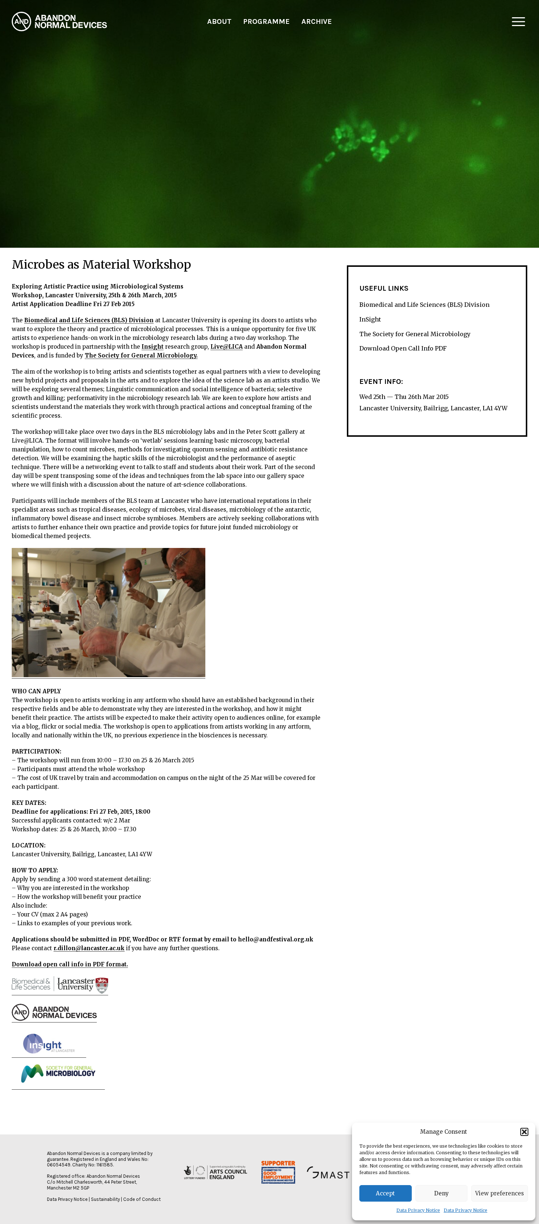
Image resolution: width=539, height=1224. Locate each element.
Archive (316, 21)
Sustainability (105, 1199)
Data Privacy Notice (418, 1210)
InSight (370, 319)
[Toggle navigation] (518, 21)
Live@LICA (226, 346)
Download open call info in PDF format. (70, 964)
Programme (266, 21)
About (219, 21)
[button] (524, 1132)
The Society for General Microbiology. (141, 355)
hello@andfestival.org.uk (276, 939)
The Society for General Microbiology (414, 333)
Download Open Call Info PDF (403, 348)
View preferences (499, 1193)
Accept (385, 1193)
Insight (153, 346)
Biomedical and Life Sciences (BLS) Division (89, 320)
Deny (441, 1193)
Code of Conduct (142, 1199)
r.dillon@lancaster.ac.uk (89, 948)
